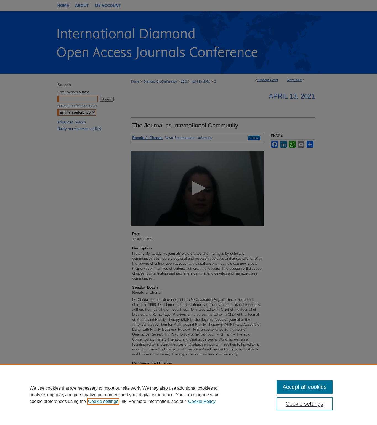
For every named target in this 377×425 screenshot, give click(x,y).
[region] (188, 394)
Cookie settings (103, 401)
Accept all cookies (304, 387)
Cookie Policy (202, 401)
